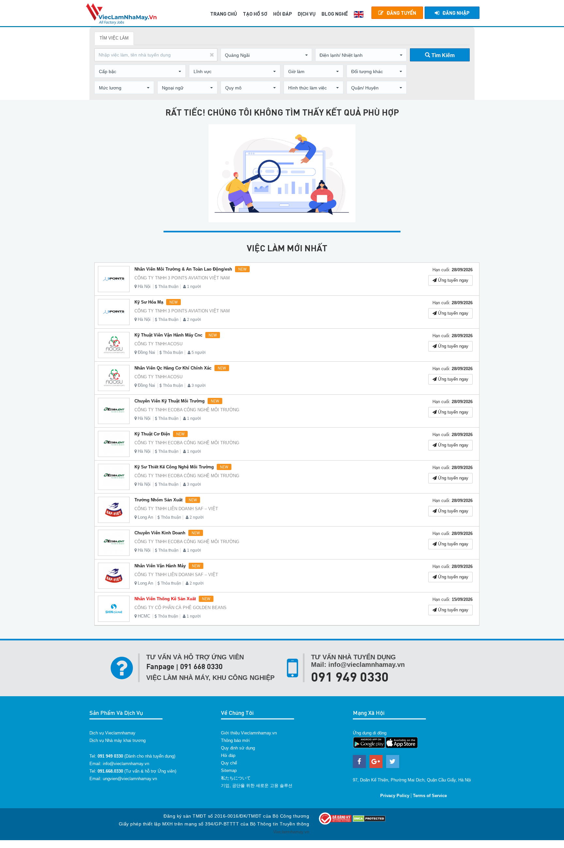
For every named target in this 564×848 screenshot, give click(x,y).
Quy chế (229, 763)
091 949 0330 (350, 676)
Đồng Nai (146, 352)
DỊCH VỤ (307, 14)
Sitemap (229, 770)
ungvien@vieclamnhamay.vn (130, 778)
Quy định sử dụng (238, 748)
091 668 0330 (201, 666)
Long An (145, 517)
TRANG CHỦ (223, 14)
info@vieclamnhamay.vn (126, 763)
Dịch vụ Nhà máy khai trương (117, 740)
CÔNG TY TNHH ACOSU (158, 343)
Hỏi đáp (228, 755)
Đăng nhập (455, 13)
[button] (266, 55)
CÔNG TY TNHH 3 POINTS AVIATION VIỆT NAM (182, 277)
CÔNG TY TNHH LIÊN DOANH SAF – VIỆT (176, 508)
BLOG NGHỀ (334, 14)
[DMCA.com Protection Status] (369, 818)
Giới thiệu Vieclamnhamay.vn (249, 732)
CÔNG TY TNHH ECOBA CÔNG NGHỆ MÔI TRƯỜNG (186, 409)
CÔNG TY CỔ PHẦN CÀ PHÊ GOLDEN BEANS (180, 607)
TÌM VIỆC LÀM (114, 38)
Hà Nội (144, 286)
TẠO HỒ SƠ (255, 14)
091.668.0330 (110, 771)
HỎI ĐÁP (282, 14)
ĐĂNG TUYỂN (401, 13)
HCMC (144, 616)
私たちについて (236, 778)
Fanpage (160, 666)
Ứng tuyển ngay (452, 280)
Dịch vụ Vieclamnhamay (112, 732)
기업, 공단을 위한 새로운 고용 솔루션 (256, 785)
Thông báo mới (235, 740)
